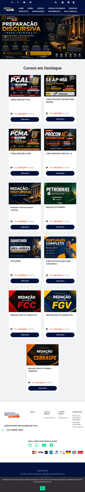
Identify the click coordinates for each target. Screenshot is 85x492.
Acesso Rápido (47, 413)
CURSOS (40, 8)
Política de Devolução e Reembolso (76, 418)
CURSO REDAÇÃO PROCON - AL (59, 154)
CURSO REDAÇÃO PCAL (20, 100)
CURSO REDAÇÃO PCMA (21, 154)
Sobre (30, 8)
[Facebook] (30, 2)
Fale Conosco (70, 11)
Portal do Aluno (49, 418)
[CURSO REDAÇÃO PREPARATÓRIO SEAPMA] (60, 85)
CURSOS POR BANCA (56, 8)
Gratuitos (23, 11)
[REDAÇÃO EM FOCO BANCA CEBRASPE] (42, 355)
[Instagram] (12, 2)
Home (21, 8)
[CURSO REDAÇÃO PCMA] (25, 140)
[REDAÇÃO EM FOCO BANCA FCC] (25, 301)
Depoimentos (54, 11)
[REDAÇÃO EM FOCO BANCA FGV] (60, 301)
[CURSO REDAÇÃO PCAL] (25, 86)
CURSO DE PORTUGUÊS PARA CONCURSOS (58, 262)
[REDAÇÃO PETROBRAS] (60, 193)
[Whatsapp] (18, 2)
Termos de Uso (77, 427)
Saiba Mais (25, 119)
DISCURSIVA (16, 261)
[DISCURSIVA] (25, 247)
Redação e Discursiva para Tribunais (22, 208)
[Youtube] (24, 2)
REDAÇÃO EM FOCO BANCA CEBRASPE (39, 369)
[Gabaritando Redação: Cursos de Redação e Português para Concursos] (8, 10)
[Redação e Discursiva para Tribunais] (25, 193)
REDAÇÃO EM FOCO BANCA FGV (59, 315)
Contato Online (61, 413)
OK (42, 488)
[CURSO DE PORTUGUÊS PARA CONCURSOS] (60, 247)
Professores (38, 11)
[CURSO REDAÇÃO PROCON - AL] (60, 140)
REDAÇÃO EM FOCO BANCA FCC (24, 315)
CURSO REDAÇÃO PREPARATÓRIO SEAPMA (60, 100)
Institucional (77, 412)
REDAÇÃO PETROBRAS (55, 207)
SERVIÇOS (73, 8)
